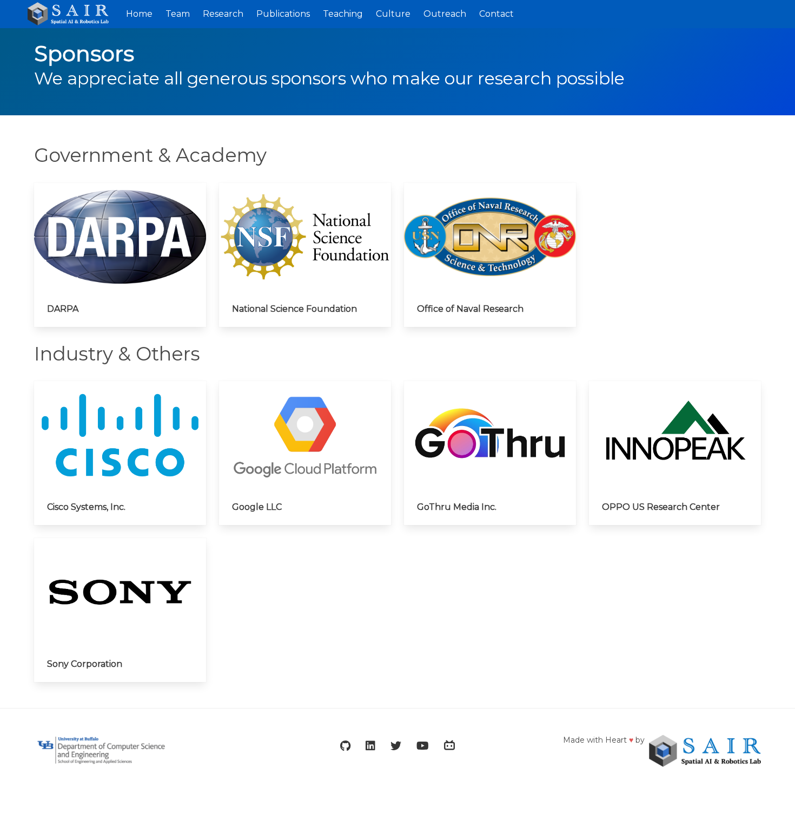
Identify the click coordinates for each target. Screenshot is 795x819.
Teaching (343, 14)
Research (223, 14)
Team (177, 14)
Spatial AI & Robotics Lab (74, 14)
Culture (393, 14)
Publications (283, 14)
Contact (496, 14)
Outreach (444, 14)
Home (139, 14)
